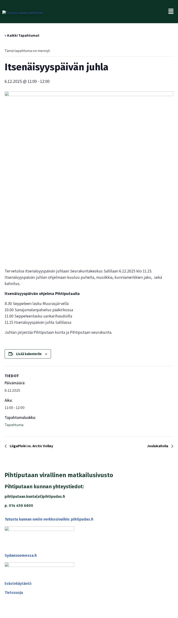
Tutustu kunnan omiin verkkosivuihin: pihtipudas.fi (49, 519)
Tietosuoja (14, 592)
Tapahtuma (14, 424)
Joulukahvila (158, 445)
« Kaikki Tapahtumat (22, 35)
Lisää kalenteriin (28, 354)
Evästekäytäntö (18, 583)
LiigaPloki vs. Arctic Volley (31, 445)
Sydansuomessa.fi (21, 555)
